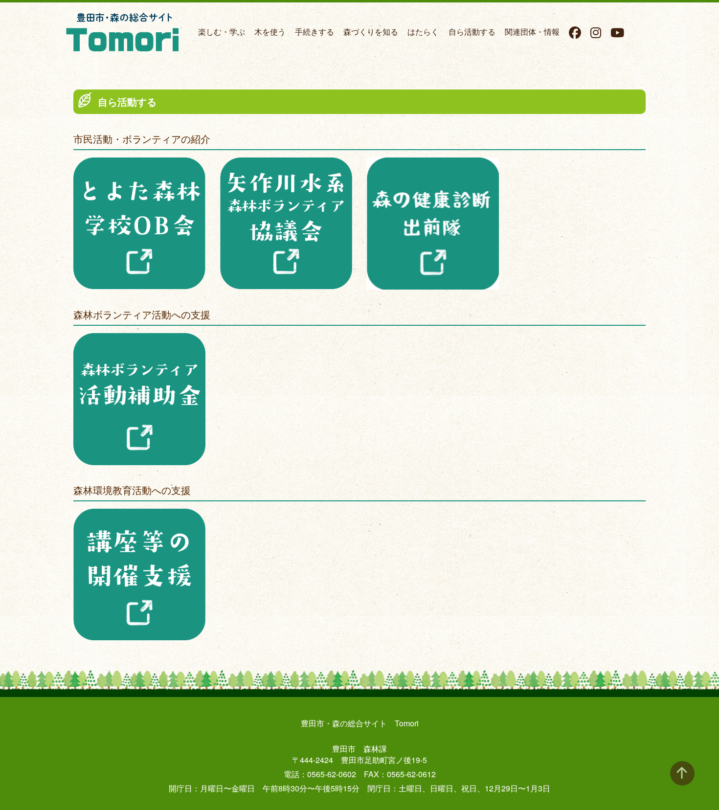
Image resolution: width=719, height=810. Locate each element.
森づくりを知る (370, 31)
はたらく (423, 31)
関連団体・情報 (532, 31)
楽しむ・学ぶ (221, 31)
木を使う (270, 31)
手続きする (314, 31)
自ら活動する (472, 31)
